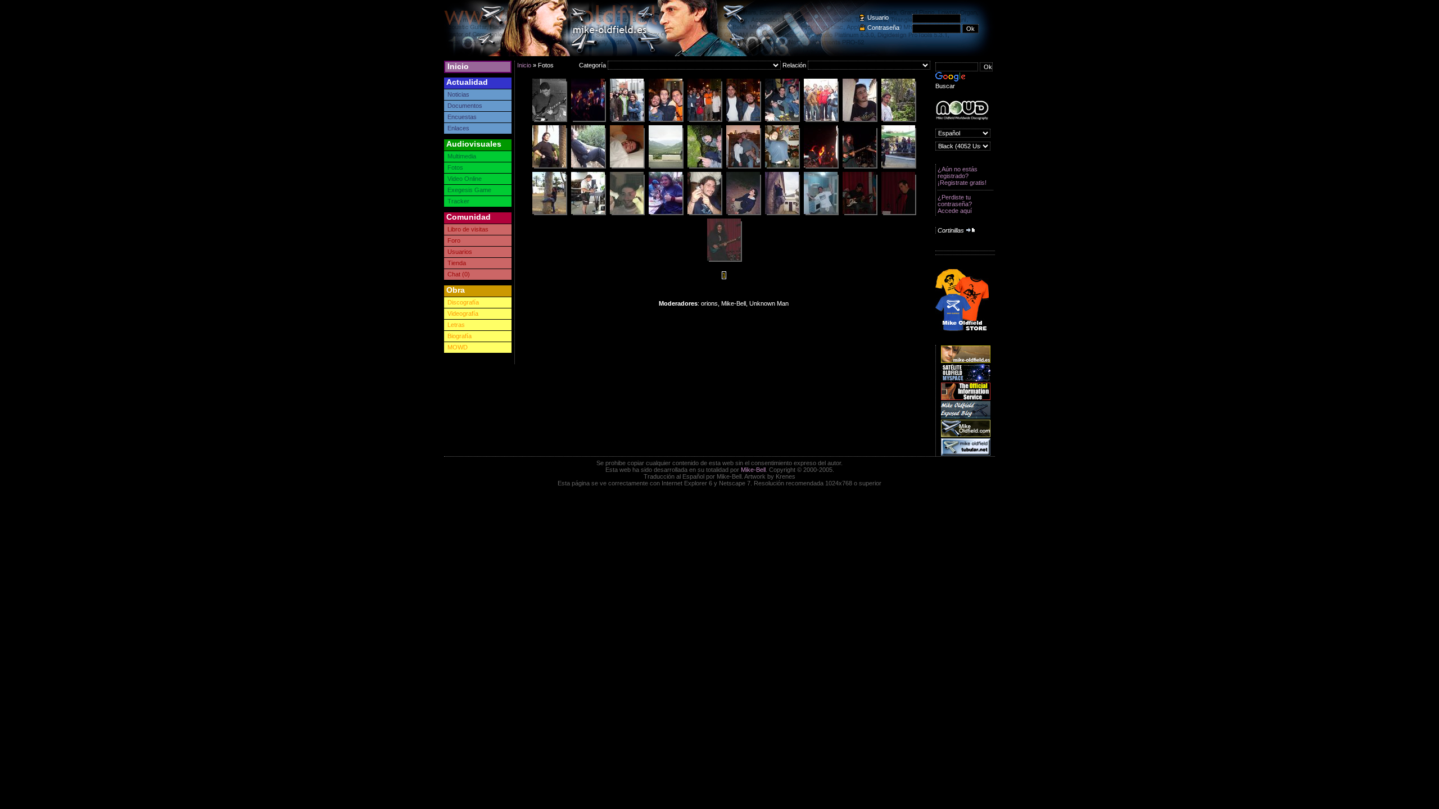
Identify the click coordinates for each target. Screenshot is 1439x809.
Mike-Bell (753, 469)
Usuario (878, 17)
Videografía (462, 313)
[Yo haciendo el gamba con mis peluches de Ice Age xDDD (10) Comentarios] (626, 213)
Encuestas (462, 116)
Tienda (456, 263)
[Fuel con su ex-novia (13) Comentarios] (626, 120)
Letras (456, 324)
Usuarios (459, 251)
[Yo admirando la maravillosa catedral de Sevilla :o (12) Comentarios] (859, 120)
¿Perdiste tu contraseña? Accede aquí (955, 204)
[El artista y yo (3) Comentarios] (743, 120)
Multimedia (461, 156)
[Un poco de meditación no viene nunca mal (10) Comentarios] (743, 213)
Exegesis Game (469, 190)
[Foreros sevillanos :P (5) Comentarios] (704, 120)
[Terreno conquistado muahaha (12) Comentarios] (549, 166)
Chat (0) (458, 274)
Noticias (458, 94)
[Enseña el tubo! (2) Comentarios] (820, 120)
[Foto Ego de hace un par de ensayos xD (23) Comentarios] (549, 120)
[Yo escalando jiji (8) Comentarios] (781, 213)
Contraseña (883, 27)
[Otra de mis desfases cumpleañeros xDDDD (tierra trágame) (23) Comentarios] (743, 166)
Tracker (458, 201)
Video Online (464, 178)
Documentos (464, 105)
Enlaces (458, 128)
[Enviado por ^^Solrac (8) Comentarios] (704, 213)
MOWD (457, 347)
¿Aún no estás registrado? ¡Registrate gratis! (962, 176)
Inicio (458, 66)
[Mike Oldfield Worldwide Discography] (962, 110)
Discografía (463, 302)
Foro (453, 240)
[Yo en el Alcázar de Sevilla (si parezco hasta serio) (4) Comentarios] (898, 120)
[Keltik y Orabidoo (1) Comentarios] (781, 120)
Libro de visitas (467, 229)
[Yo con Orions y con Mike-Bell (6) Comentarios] (665, 120)
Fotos (455, 167)
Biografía (459, 336)
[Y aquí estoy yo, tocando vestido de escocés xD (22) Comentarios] (859, 166)
